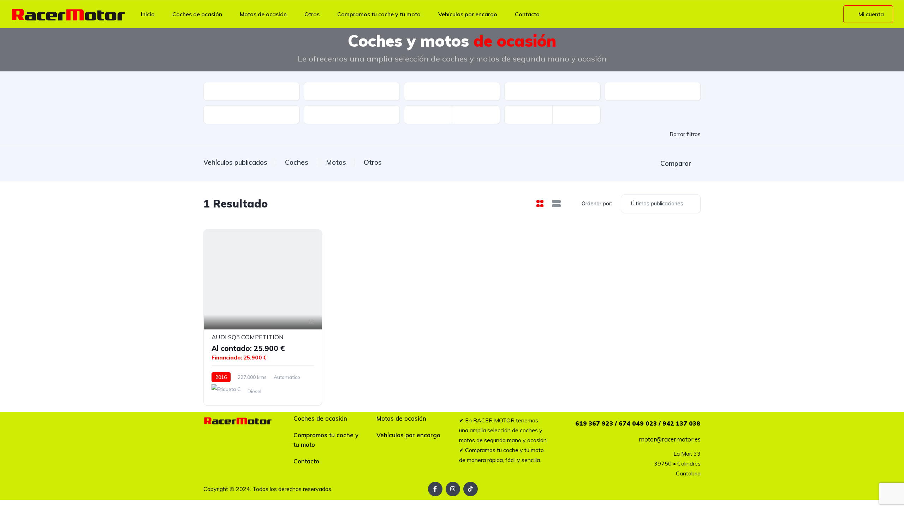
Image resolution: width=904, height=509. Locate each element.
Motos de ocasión (263, 14)
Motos (336, 162)
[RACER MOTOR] (68, 14)
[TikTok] (470, 489)
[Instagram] (453, 489)
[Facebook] (435, 489)
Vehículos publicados (235, 162)
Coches (296, 162)
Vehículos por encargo (467, 14)
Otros (312, 14)
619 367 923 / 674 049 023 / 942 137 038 (638, 423)
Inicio (148, 14)
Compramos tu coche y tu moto (379, 14)
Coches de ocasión (197, 14)
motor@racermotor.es (670, 439)
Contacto (527, 14)
